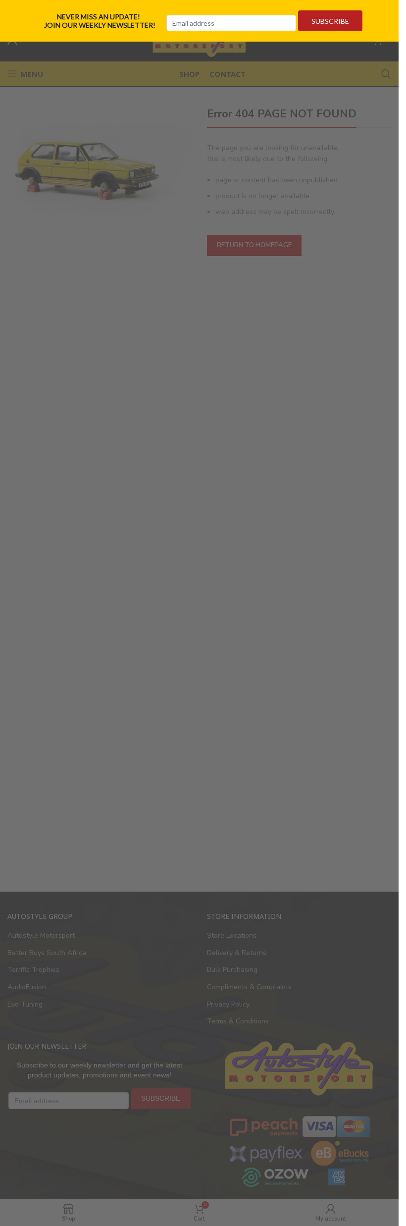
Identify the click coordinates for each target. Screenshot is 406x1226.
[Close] (395, 11)
